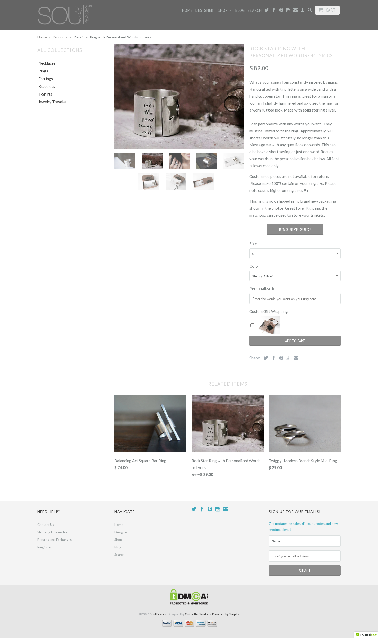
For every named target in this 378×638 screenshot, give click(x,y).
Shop (225, 10)
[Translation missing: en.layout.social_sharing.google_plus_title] (287, 358)
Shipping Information (53, 532)
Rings (43, 71)
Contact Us (45, 525)
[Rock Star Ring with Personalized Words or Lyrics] (179, 96)
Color (254, 266)
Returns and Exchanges (54, 540)
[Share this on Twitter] (264, 357)
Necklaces (47, 63)
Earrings (45, 78)
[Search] (310, 11)
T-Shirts (45, 94)
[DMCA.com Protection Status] (189, 603)
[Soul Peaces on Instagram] (288, 11)
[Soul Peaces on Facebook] (274, 11)
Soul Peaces (158, 614)
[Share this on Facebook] (272, 358)
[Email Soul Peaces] (295, 11)
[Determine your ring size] (295, 229)
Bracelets (46, 86)
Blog (240, 10)
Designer (204, 10)
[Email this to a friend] (294, 358)
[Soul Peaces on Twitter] (267, 11)
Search (255, 10)
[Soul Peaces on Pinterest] (281, 11)
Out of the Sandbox (198, 614)
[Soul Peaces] (65, 15)
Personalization (263, 288)
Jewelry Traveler (52, 101)
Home (187, 10)
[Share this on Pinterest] (279, 358)
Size (253, 243)
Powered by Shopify (225, 614)
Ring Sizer (44, 547)
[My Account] (303, 11)
